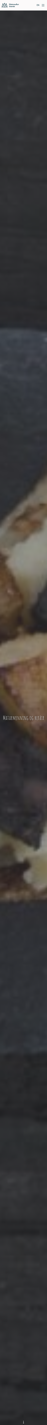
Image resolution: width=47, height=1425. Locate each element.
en (38, 5)
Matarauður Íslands (10, 5)
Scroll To (23, 1421)
